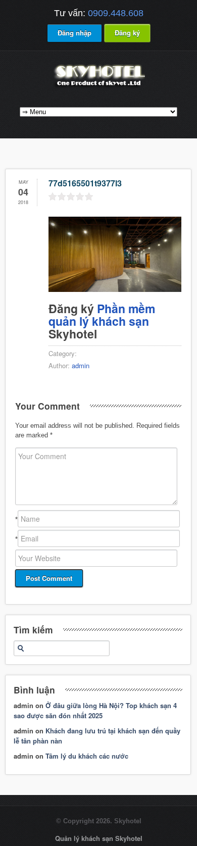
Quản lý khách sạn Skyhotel (98, 838)
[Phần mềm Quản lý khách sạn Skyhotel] (98, 87)
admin (80, 365)
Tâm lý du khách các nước (86, 756)
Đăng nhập (74, 32)
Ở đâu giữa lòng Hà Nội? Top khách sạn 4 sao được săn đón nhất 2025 (95, 710)
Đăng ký (127, 32)
